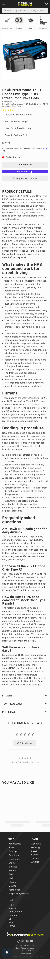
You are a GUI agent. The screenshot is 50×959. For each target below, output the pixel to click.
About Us (36, 843)
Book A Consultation (15, 910)
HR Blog (35, 847)
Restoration (14, 889)
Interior (12, 882)
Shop (11, 839)
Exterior (12, 870)
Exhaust (12, 866)
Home (4, 104)
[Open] (7, 952)
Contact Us (12, 917)
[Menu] (5, 4)
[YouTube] (31, 941)
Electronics (14, 859)
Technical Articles (36, 860)
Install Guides (34, 853)
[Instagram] (22, 941)
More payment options (25, 178)
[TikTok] (18, 941)
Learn (34, 839)
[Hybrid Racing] (25, 4)
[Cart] (45, 4)
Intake (11, 878)
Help (11, 900)
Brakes (12, 847)
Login (11, 904)
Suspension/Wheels (18, 893)
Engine (12, 862)
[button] (25, 165)
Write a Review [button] (26, 743)
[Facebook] (27, 941)
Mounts (12, 885)
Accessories (14, 843)
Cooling (12, 851)
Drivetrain (13, 855)
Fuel (10, 874)
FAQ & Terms (11, 924)
